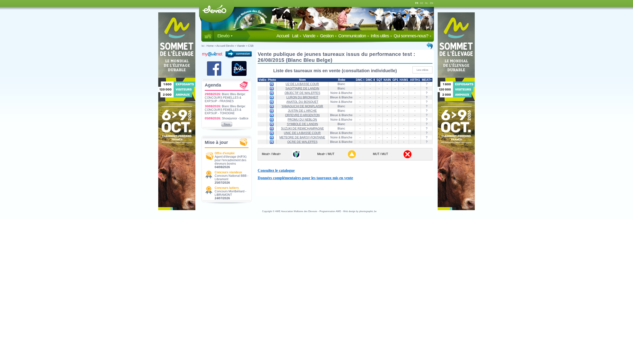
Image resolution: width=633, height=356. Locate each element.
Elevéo (223, 35)
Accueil (283, 35)
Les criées (422, 69)
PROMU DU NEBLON (302, 119)
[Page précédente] (430, 46)
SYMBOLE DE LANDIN (302, 124)
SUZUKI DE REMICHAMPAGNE (302, 128)
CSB (250, 45)
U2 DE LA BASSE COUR (302, 84)
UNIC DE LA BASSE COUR (302, 133)
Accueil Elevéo (225, 45)
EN (431, 3)
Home (210, 45)
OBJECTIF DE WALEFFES (302, 93)
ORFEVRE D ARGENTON (302, 115)
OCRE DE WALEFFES (302, 142)
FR (416, 3)
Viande (309, 35)
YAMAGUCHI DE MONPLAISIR (302, 106)
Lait (295, 35)
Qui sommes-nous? (411, 35)
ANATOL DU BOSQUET (302, 102)
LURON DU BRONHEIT (302, 97)
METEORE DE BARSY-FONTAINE (302, 137)
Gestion (327, 35)
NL (426, 3)
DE (421, 3)
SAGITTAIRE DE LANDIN (302, 88)
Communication (352, 35)
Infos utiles (380, 35)
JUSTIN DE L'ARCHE (302, 110)
